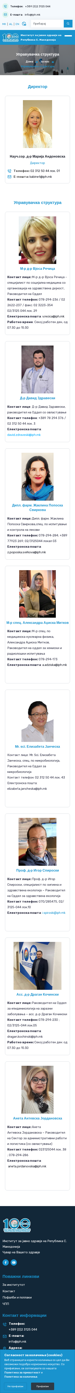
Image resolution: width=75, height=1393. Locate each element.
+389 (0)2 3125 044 (37, 6)
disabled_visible (24, 23)
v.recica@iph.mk (53, 316)
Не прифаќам (15, 1386)
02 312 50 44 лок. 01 (45, 171)
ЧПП (5, 1304)
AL (10, 24)
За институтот (13, 1285)
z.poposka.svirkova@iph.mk (26, 552)
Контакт (8, 1291)
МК (4, 24)
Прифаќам (42, 1386)
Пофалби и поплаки (17, 1297)
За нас (44, 61)
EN (17, 24)
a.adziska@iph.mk (54, 665)
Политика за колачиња (20, 1376)
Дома (29, 61)
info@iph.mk (32, 14)
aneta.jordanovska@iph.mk (26, 1166)
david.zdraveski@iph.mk (24, 435)
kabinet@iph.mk (41, 177)
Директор (37, 163)
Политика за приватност (22, 1372)
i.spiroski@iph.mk (53, 912)
